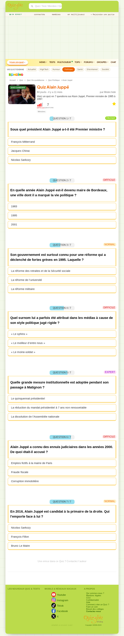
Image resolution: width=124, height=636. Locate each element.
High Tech (44, 69)
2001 (14, 224)
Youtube (61, 594)
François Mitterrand (23, 141)
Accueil (13, 80)
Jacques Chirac (20, 150)
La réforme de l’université (26, 279)
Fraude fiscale (19, 472)
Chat (113, 62)
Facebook (62, 610)
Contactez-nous (93, 611)
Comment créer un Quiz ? (97, 604)
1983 (14, 206)
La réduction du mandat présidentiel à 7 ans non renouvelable (48, 407)
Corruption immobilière (25, 481)
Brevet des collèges (95, 609)
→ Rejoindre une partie (102, 14)
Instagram (62, 600)
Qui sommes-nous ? (95, 593)
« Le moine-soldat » (23, 352)
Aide (88, 602)
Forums (88, 62)
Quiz (21, 80)
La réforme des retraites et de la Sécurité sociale (40, 270)
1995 (14, 215)
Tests (52, 62)
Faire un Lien (92, 607)
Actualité (32, 69)
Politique (69, 69)
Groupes (102, 62)
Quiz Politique (54, 80)
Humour (56, 69)
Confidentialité (92, 600)
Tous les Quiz (16, 62)
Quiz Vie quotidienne (35, 80)
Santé (80, 69)
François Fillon (20, 536)
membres (56, 14)
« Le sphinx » (19, 333)
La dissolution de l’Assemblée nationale (35, 416)
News (42, 62)
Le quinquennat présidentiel (28, 398)
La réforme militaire (23, 289)
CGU (88, 598)
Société (105, 69)
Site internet (92, 69)
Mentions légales (93, 595)
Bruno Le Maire (20, 545)
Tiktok (60, 605)
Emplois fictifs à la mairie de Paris (31, 463)
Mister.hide (110, 92)
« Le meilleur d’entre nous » (28, 343)
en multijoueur (75, 14)
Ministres (41, 112)
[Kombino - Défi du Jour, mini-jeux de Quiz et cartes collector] (15, 74)
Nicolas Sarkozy (21, 159)
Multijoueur (64, 62)
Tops (77, 62)
